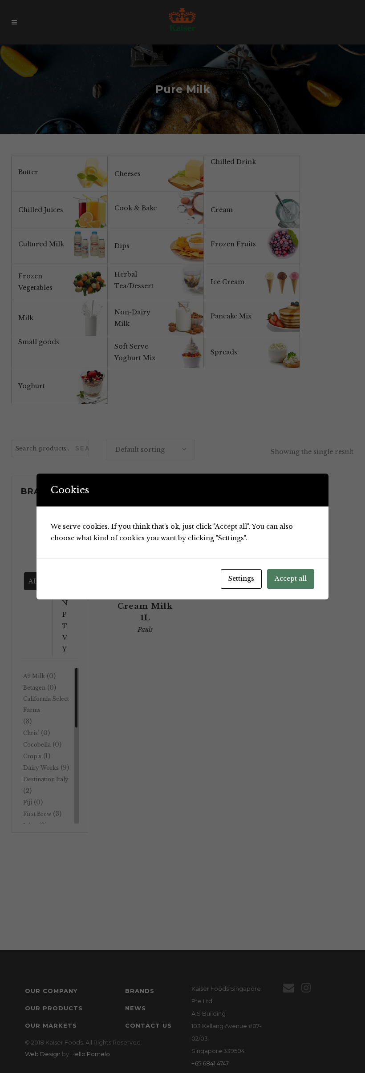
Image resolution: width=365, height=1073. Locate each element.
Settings (241, 579)
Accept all (291, 579)
